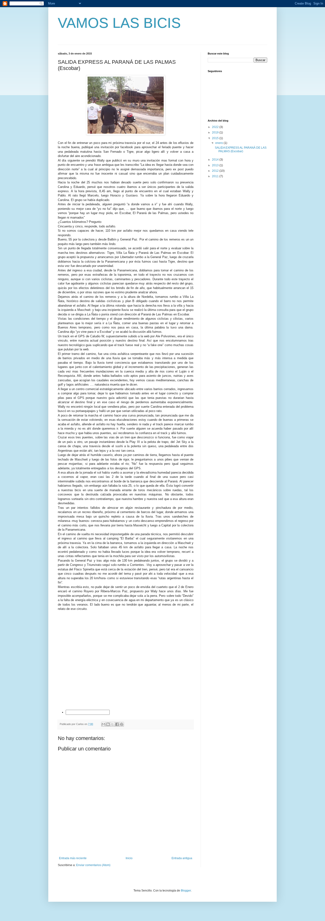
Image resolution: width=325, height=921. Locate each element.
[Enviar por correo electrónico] (103, 724)
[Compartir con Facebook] (117, 724)
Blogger (186, 890)
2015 (215, 138)
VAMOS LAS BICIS (119, 23)
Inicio (129, 858)
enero (219, 143)
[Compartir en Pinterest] (121, 724)
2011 (215, 176)
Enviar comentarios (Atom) (93, 865)
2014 (215, 159)
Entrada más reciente (73, 858)
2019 (215, 132)
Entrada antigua (182, 858)
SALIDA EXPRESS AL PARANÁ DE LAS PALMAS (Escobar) (240, 149)
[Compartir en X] (112, 724)
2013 (215, 165)
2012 (215, 170)
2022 (215, 127)
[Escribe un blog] (108, 724)
